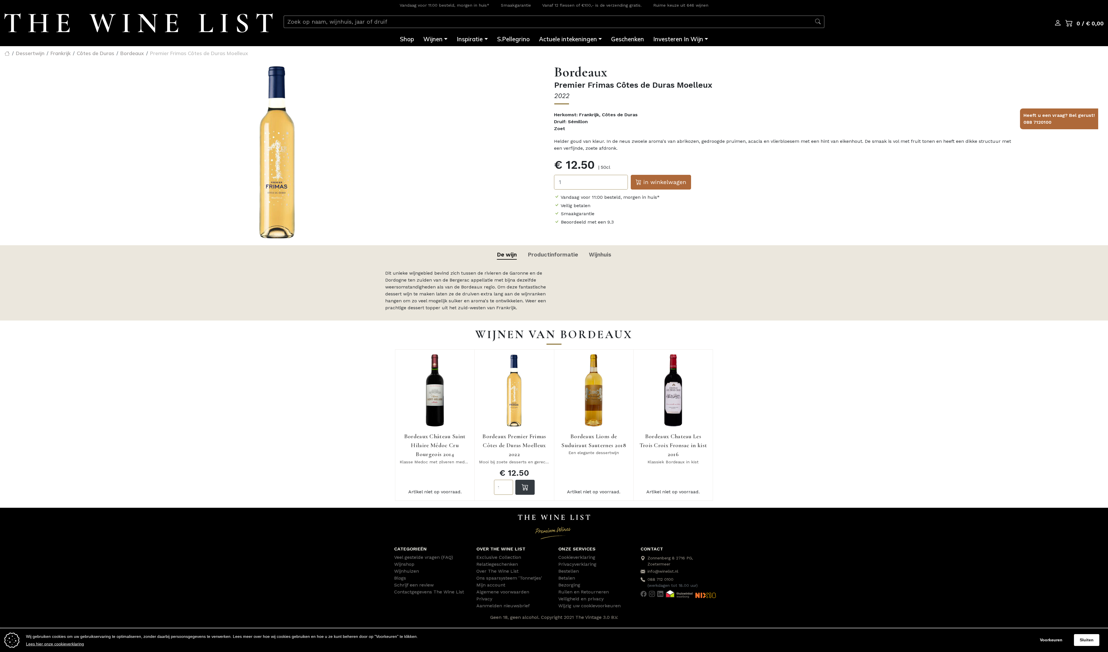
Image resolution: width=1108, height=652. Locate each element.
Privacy (484, 599)
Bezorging (569, 585)
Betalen (566, 578)
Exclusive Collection (498, 557)
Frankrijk (60, 53)
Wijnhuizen (406, 571)
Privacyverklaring (577, 564)
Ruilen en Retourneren (583, 592)
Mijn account (490, 585)
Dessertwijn (30, 53)
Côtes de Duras (95, 53)
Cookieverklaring (576, 557)
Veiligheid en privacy (581, 599)
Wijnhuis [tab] (600, 254)
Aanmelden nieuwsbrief (503, 605)
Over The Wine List (497, 571)
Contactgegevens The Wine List (429, 592)
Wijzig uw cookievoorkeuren (589, 605)
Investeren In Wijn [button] (678, 39)
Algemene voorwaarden (502, 592)
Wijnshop (404, 564)
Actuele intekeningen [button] (568, 39)
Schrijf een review (414, 585)
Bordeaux (132, 53)
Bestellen (568, 571)
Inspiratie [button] (470, 39)
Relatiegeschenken (497, 564)
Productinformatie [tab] (553, 254)
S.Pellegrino (513, 39)
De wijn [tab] (507, 254)
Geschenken (627, 39)
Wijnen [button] (433, 39)
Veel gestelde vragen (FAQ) (423, 557)
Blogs (400, 578)
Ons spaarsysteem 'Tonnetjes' (509, 578)
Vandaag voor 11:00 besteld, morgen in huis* (444, 5)
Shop (407, 39)
